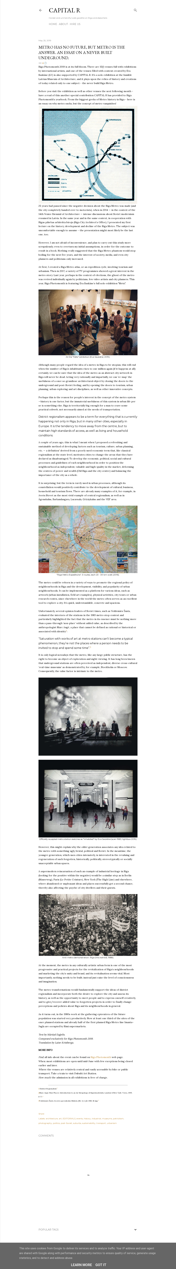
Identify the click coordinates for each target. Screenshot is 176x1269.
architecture (52, 1118)
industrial (96, 1118)
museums (107, 1118)
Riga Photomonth (101, 1057)
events (79, 1118)
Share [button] (41, 1113)
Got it (100, 1265)
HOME (53, 24)
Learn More (81, 1265)
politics (56, 1123)
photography (45, 1123)
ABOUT (63, 24)
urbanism (112, 1123)
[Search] (135, 9)
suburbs (77, 1123)
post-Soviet (66, 1123)
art (60, 1118)
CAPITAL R (65, 10)
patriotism (118, 1118)
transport (101, 1123)
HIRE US (75, 24)
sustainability (88, 1123)
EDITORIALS (69, 1118)
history (87, 1118)
